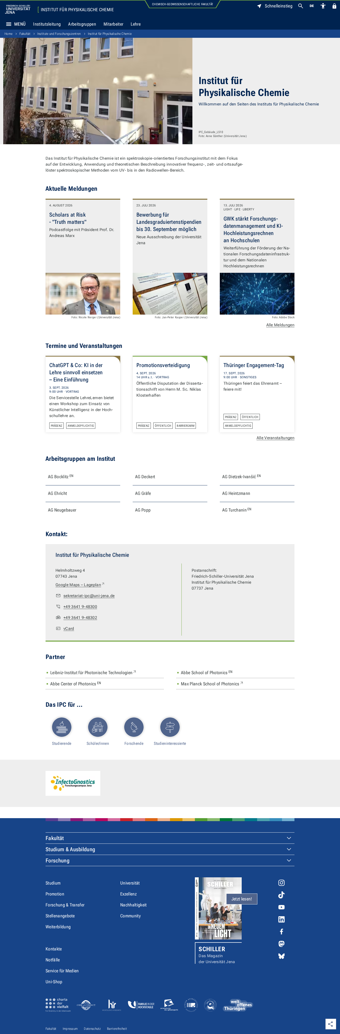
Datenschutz (92, 1029)
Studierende (61, 743)
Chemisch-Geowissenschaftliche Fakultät (182, 4)
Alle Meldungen (280, 325)
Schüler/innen (98, 743)
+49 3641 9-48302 (80, 617)
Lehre (136, 24)
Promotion (55, 893)
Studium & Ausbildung (70, 849)
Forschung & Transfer (65, 904)
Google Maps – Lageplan (80, 584)
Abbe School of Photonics (207, 672)
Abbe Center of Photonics (75, 683)
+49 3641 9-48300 (80, 606)
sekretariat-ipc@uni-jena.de (89, 595)
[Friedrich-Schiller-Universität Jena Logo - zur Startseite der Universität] (17, 9)
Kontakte (54, 948)
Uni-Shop (54, 981)
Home (8, 34)
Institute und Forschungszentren (59, 34)
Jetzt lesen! (241, 898)
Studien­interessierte (170, 743)
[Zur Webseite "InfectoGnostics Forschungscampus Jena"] (73, 783)
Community (130, 915)
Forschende (133, 743)
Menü (20, 24)
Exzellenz (128, 893)
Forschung (57, 860)
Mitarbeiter (113, 24)
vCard (68, 628)
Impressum (70, 1029)
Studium (53, 883)
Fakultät (24, 34)
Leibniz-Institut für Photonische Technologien (93, 672)
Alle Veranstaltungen (275, 437)
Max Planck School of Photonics (212, 683)
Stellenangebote (60, 915)
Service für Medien (62, 970)
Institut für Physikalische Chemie (77, 9)
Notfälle (53, 959)
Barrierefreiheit (117, 1029)
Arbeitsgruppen (82, 24)
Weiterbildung (58, 926)
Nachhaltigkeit (133, 904)
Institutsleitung (47, 24)
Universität (130, 883)
